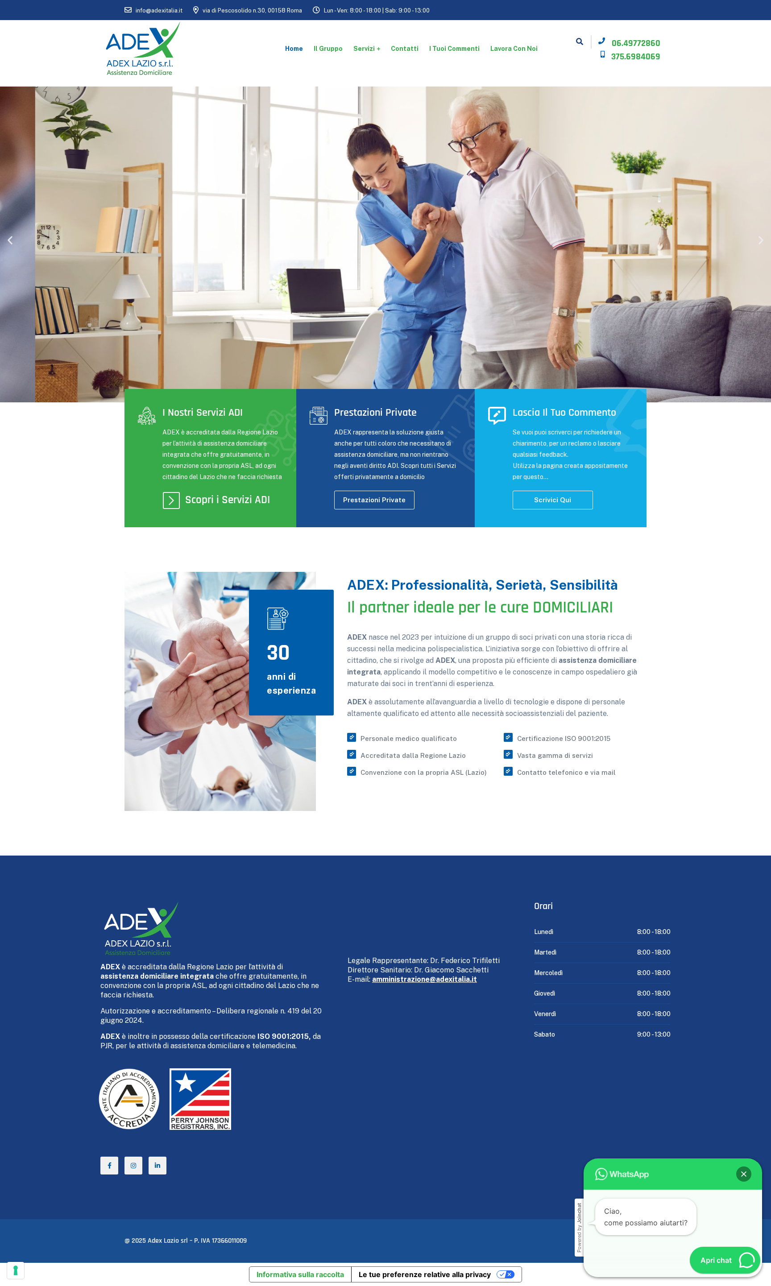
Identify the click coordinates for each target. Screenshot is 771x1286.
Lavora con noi (514, 48)
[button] (10, 240)
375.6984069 (635, 56)
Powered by (579, 1228)
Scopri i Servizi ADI (227, 500)
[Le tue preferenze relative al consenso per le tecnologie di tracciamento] (15, 1270)
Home (294, 48)
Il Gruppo (328, 48)
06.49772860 (636, 43)
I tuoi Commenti (454, 48)
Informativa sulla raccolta (300, 1274)
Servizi (364, 48)
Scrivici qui (552, 500)
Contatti (405, 48)
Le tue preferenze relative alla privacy (425, 1274)
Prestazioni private (374, 500)
